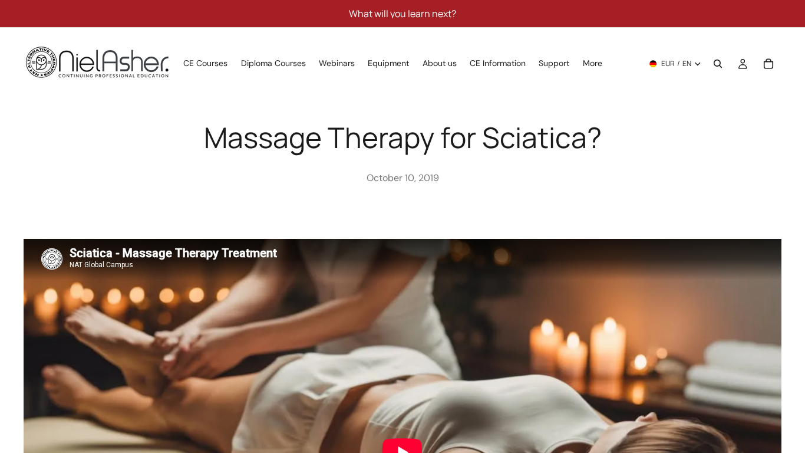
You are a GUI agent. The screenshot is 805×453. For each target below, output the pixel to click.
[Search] (718, 64)
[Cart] (768, 64)
